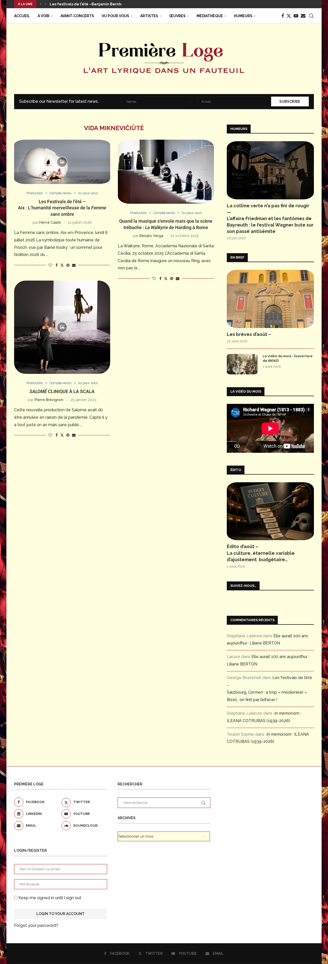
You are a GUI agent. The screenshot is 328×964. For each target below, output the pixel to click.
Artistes (149, 16)
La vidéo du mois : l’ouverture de (288, 358)
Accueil (22, 16)
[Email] (303, 15)
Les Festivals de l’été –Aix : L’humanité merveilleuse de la (62, 208)
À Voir (43, 16)
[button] (40, 4)
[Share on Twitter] (62, 265)
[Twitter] (288, 15)
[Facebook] (282, 15)
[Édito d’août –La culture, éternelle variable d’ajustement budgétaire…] (270, 511)
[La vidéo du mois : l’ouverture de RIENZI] (242, 364)
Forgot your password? (36, 925)
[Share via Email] (74, 265)
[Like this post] (50, 265)
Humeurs (243, 16)
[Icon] (62, 162)
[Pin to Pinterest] (67, 265)
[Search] (311, 15)
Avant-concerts (77, 16)
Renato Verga (151, 236)
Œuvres (177, 16)
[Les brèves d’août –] (270, 299)
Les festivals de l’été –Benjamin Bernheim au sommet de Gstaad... (111, 4)
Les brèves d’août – (249, 334)
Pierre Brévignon (49, 400)
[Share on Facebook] (57, 265)
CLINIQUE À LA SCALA (62, 391)
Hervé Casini (50, 222)
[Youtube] (296, 15)
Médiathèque (210, 16)
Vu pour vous (115, 16)
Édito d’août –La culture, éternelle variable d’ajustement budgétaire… (261, 553)
